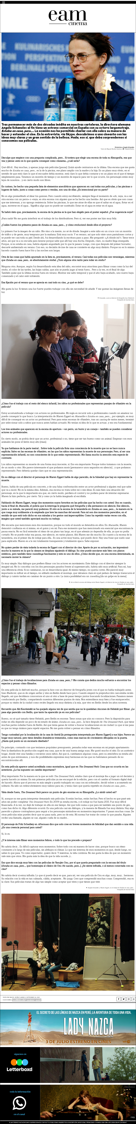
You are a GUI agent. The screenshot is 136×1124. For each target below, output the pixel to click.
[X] (124, 999)
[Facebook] (118, 999)
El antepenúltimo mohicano (36, 8)
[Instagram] (129, 999)
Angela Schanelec (19, 1000)
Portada (38, 1000)
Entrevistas (30, 1000)
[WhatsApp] (134, 999)
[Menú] (3, 2)
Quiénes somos (35, 1122)
